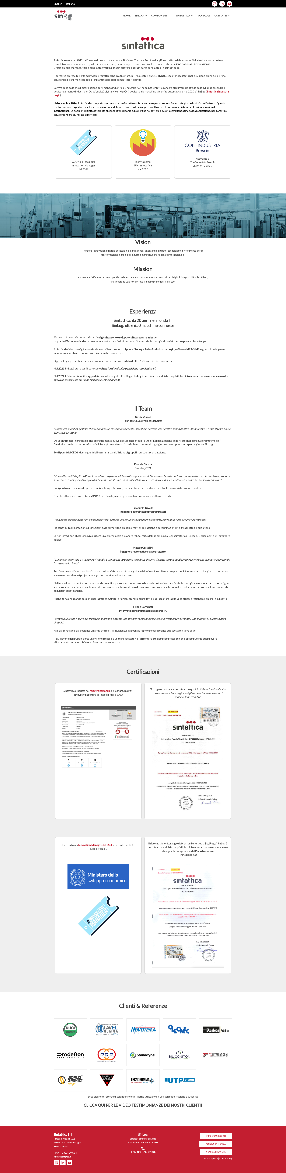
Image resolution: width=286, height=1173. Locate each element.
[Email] (214, 4)
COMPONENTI (159, 15)
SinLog (139, 15)
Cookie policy (225, 1158)
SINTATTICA (183, 15)
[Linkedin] (222, 4)
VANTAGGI (204, 15)
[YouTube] (229, 4)
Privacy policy (211, 1158)
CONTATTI (220, 15)
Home (126, 15)
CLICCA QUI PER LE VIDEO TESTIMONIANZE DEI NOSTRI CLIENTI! (143, 1105)
